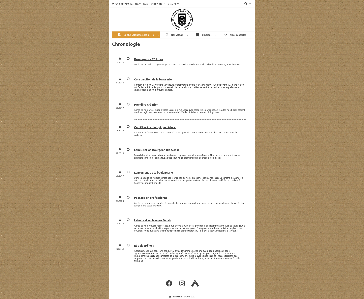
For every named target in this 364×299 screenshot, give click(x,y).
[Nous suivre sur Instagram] (182, 283)
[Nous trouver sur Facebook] (169, 283)
